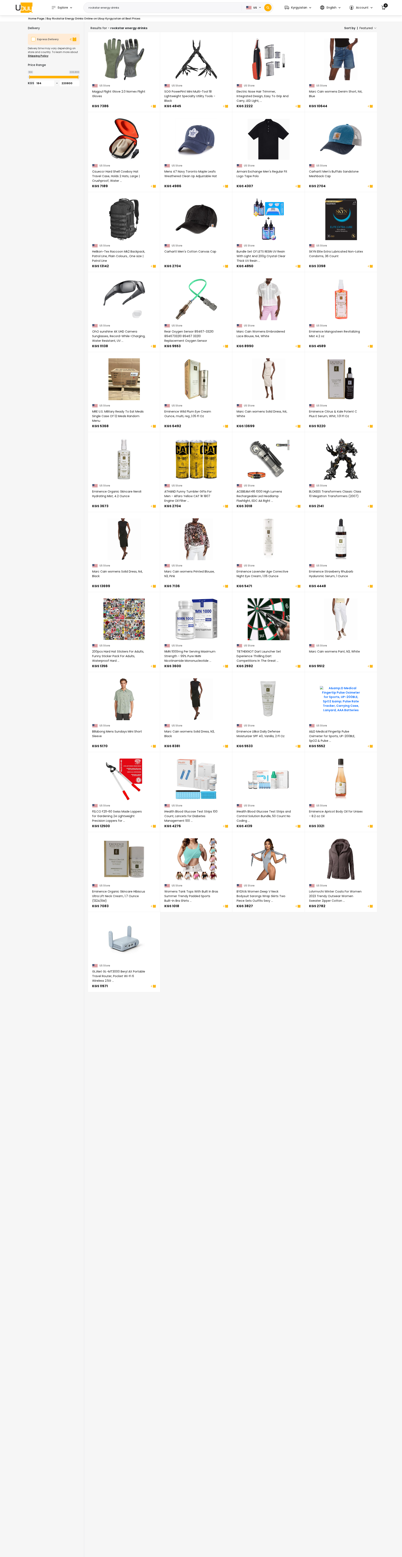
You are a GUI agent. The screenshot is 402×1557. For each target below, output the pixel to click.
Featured (366, 28)
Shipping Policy (38, 56)
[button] (297, 7)
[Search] (268, 7)
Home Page (36, 19)
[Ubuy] (24, 7)
